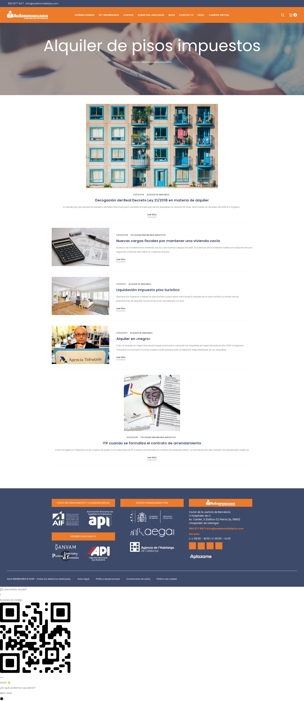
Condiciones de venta (138, 578)
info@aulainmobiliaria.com (225, 528)
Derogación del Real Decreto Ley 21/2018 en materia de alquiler (152, 200)
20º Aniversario (109, 15)
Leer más (152, 214)
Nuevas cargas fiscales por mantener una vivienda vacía (168, 240)
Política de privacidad (108, 578)
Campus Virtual (219, 15)
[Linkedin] (210, 545)
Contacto (186, 15)
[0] (291, 15)
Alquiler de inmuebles (158, 194)
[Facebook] (192, 545)
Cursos (128, 15)
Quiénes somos (84, 15)
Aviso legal (83, 578)
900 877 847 (197, 528)
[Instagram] (218, 545)
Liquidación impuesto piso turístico (148, 289)
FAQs (201, 15)
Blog (172, 15)
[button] (152, 589)
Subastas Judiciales (151, 15)
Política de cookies (167, 578)
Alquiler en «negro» (133, 338)
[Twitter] (201, 545)
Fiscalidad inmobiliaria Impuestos (148, 235)
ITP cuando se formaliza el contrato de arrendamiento (152, 443)
